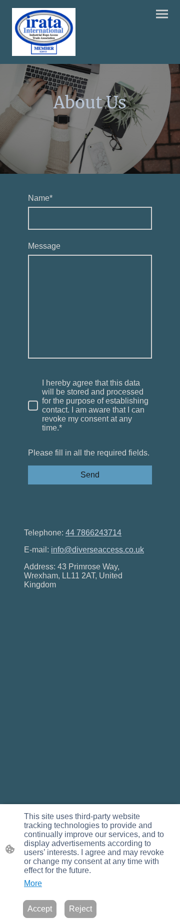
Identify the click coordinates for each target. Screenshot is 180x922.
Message (44, 246)
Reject (80, 909)
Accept (40, 909)
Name (40, 198)
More (33, 883)
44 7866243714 (94, 532)
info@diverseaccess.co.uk (97, 549)
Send (90, 474)
